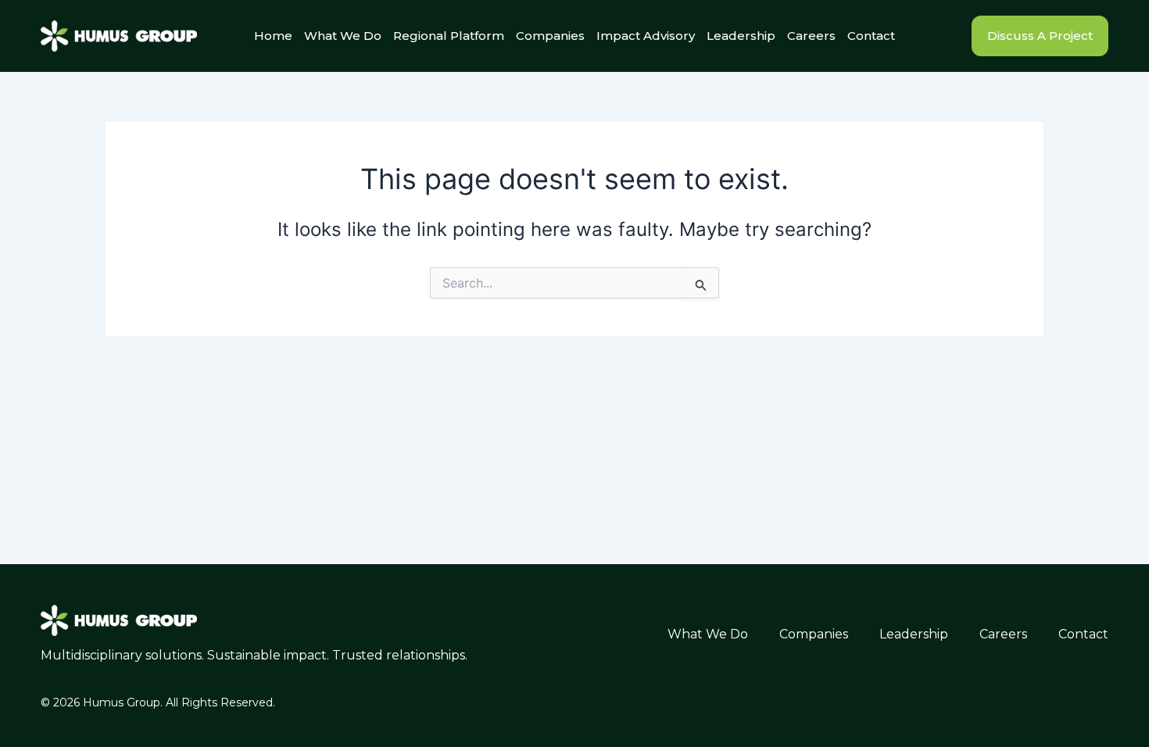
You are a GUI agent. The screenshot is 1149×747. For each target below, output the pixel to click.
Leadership (741, 35)
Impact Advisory (645, 35)
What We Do (342, 35)
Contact (871, 35)
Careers (811, 35)
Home (273, 35)
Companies (550, 35)
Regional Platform (448, 35)
